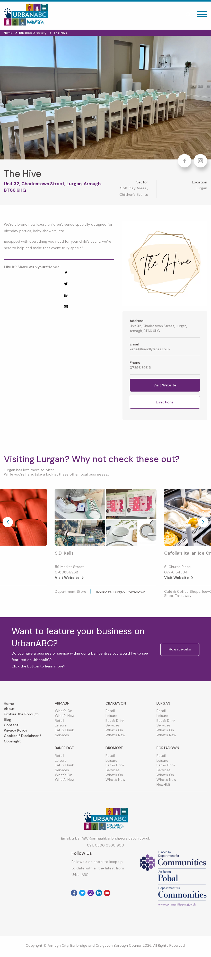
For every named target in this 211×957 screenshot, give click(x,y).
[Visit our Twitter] (82, 892)
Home (9, 703)
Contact (11, 725)
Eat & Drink (64, 730)
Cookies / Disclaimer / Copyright (22, 738)
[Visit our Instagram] (90, 892)
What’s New (65, 715)
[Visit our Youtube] (107, 892)
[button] (203, 522)
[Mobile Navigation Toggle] (202, 16)
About (9, 708)
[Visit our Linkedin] (98, 892)
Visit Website (164, 385)
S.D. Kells (64, 553)
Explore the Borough (21, 714)
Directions (164, 402)
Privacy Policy (15, 730)
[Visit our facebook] (74, 892)
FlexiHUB (163, 784)
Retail (59, 720)
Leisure (61, 725)
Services (62, 735)
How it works (180, 649)
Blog (7, 719)
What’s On (63, 710)
